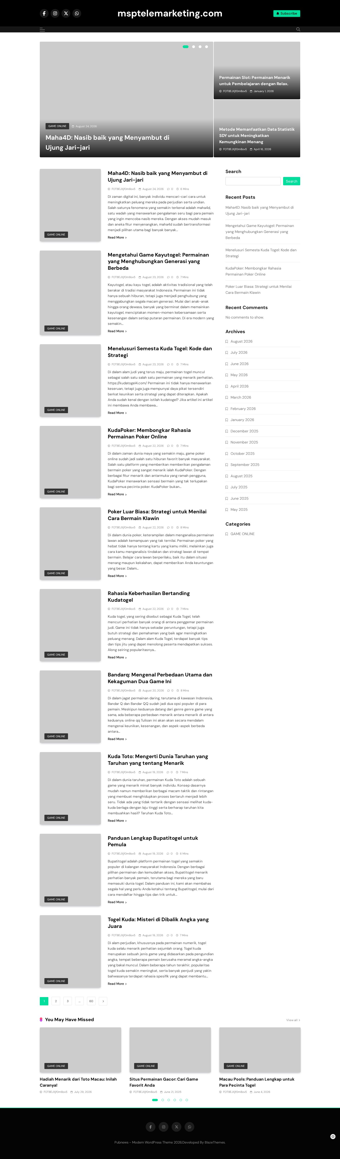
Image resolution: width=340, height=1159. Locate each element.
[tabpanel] (126, 99)
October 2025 (243, 453)
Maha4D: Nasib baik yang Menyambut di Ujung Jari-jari (157, 176)
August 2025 (242, 476)
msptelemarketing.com (170, 13)
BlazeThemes (215, 1142)
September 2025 (245, 464)
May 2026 (239, 374)
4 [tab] (206, 46)
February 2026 (243, 408)
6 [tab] (187, 1100)
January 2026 (242, 419)
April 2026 (240, 386)
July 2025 (239, 487)
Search (233, 171)
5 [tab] (181, 1100)
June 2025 (240, 498)
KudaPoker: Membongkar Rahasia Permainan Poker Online (149, 433)
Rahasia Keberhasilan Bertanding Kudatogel (149, 596)
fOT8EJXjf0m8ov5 (235, 91)
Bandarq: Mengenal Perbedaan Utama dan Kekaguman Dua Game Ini (160, 678)
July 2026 (239, 352)
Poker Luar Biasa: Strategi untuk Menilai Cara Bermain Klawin (157, 515)
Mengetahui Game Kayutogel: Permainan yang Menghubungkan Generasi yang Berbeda (158, 261)
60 (91, 1001)
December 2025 (244, 431)
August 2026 (242, 341)
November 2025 (244, 442)
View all (291, 1020)
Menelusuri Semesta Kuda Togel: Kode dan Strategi (160, 352)
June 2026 (240, 363)
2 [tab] (193, 46)
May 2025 (239, 509)
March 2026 (241, 397)
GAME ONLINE (57, 126)
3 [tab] (200, 46)
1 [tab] (186, 46)
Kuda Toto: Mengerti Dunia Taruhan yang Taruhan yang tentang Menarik (158, 759)
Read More (116, 237)
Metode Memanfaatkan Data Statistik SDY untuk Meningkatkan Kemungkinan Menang (257, 135)
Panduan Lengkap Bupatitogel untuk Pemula (153, 841)
